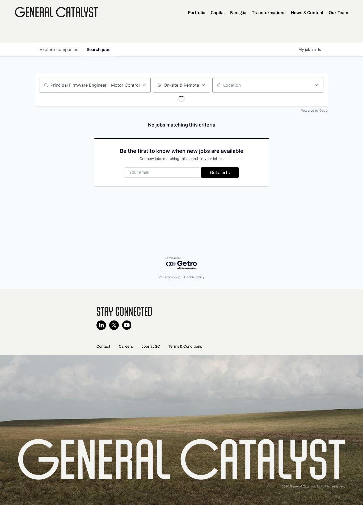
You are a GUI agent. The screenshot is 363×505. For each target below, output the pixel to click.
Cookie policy (194, 277)
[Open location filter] (316, 85)
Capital (218, 12)
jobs (99, 49)
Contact (103, 346)
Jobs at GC (150, 346)
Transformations (269, 12)
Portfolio (197, 12)
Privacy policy (169, 277)
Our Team (338, 12)
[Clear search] (144, 85)
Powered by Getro (314, 110)
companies (59, 49)
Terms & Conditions (185, 346)
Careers (126, 346)
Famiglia (238, 12)
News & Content (307, 12)
